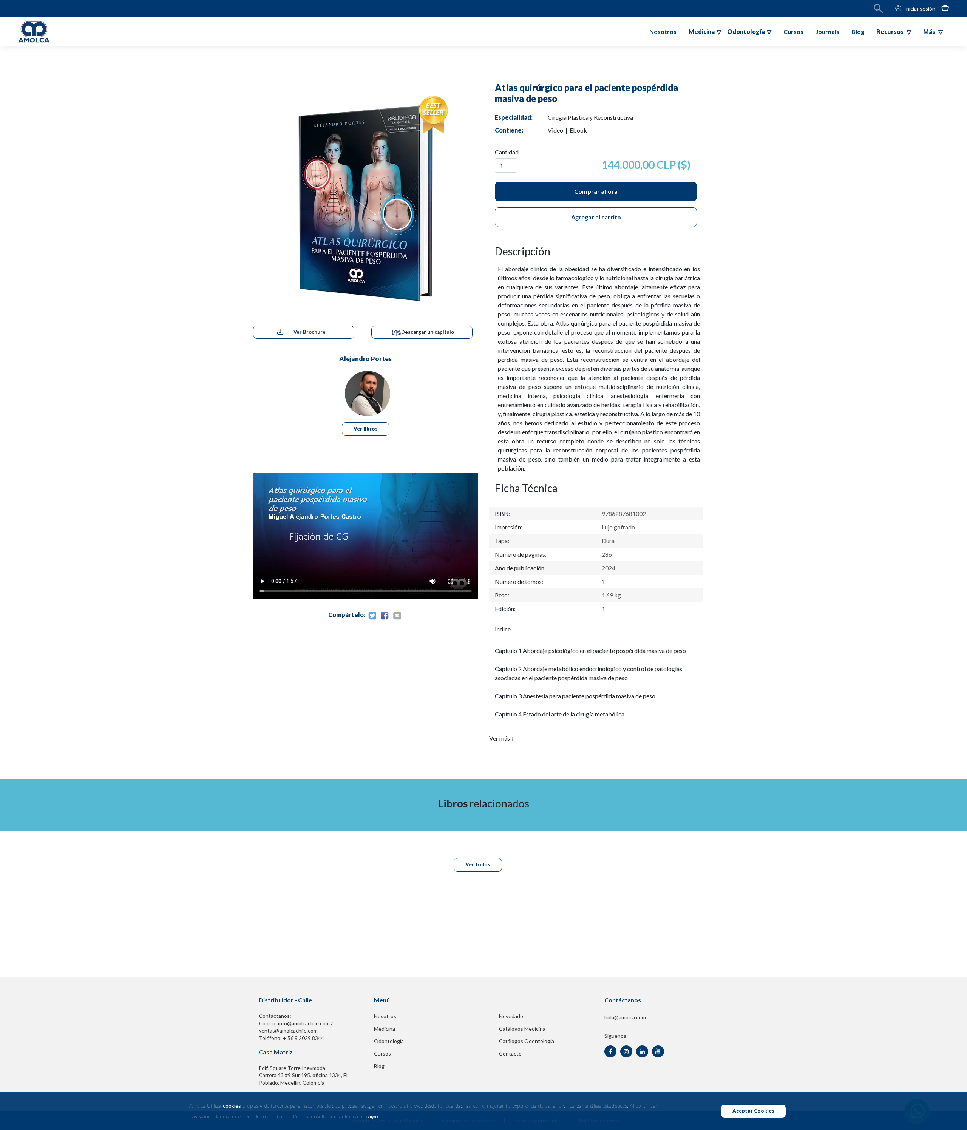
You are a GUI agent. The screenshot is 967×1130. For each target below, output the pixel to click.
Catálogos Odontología (526, 1041)
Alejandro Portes (365, 359)
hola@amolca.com (625, 1017)
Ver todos (477, 864)
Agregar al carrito (596, 217)
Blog (857, 31)
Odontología (389, 1041)
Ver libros (366, 429)
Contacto (510, 1053)
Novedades (512, 1016)
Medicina (384, 1028)
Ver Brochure (309, 332)
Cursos (793, 31)
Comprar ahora (596, 191)
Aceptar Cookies (753, 1111)
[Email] (397, 616)
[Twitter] (372, 616)
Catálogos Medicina (522, 1028)
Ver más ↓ (501, 738)
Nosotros (663, 31)
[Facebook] (384, 616)
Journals (827, 31)
